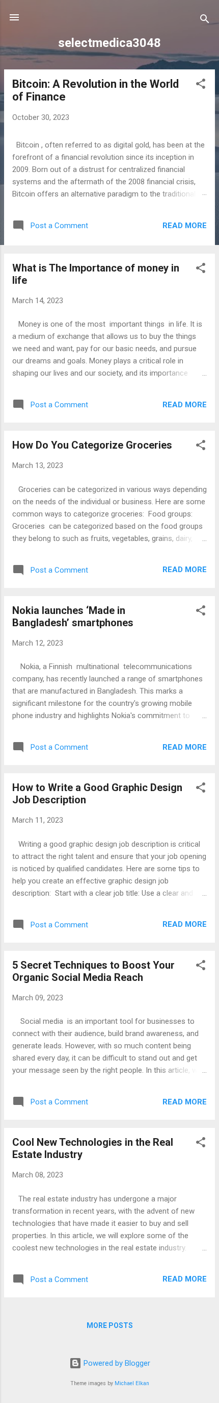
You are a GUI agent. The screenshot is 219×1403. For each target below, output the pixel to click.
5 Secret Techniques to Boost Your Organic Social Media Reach (93, 971)
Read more (184, 225)
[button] (201, 85)
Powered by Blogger (115, 1363)
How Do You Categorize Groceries (92, 445)
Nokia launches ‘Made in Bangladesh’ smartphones (72, 616)
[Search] (205, 20)
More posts (110, 1325)
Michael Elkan (132, 1383)
